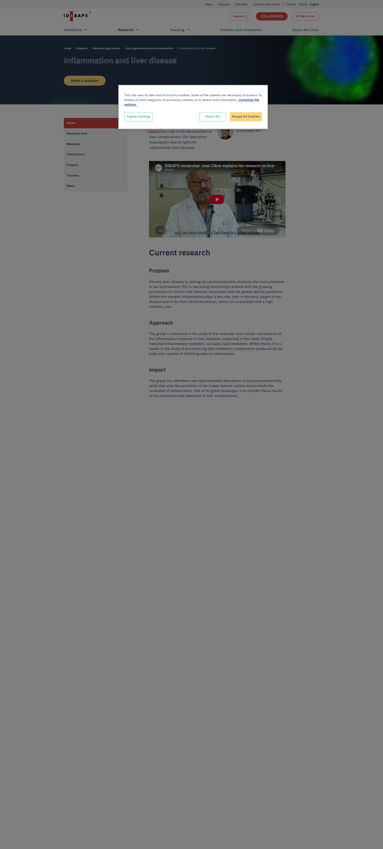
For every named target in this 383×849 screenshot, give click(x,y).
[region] (193, 107)
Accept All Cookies (246, 116)
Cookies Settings (138, 116)
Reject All (213, 116)
